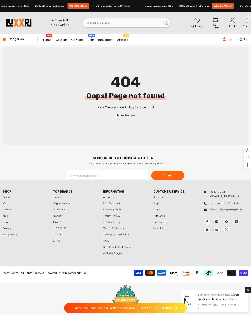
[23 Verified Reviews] (125, 312)
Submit (168, 175)
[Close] (248, 290)
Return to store (125, 114)
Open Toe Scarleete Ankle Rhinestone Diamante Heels (218, 299)
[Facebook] (207, 221)
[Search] (126, 22)
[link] (215, 23)
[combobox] (122, 22)
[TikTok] (236, 221)
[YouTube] (216, 229)
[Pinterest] (226, 221)
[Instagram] (216, 221)
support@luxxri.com (229, 209)
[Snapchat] (207, 229)
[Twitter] (226, 229)
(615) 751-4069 (231, 203)
